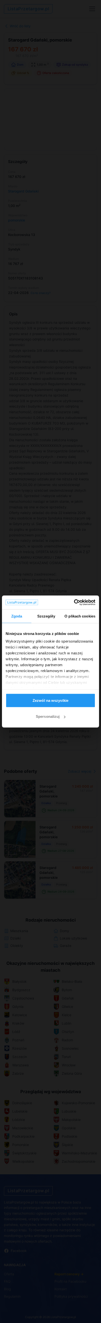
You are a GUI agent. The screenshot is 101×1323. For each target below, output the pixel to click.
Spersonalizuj (48, 716)
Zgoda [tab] (16, 616)
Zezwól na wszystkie (50, 700)
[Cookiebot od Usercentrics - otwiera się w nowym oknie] (73, 602)
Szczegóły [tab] (46, 616)
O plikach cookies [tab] (79, 616)
